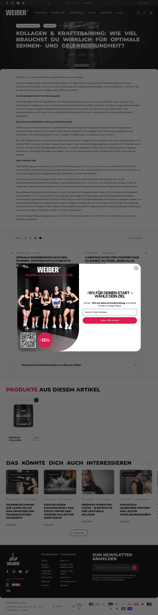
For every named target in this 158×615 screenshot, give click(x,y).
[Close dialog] (136, 268)
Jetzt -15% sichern (110, 320)
